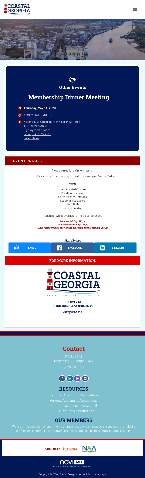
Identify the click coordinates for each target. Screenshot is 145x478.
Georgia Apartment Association (73, 400)
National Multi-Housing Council (73, 406)
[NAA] (91, 449)
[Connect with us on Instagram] (77, 378)
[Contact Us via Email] (85, 378)
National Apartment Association (73, 395)
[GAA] (71, 449)
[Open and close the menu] (85, 9)
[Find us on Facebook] (62, 378)
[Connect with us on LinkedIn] (69, 378)
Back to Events (16, 62)
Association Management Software (72, 466)
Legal (103, 474)
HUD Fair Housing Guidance (73, 411)
